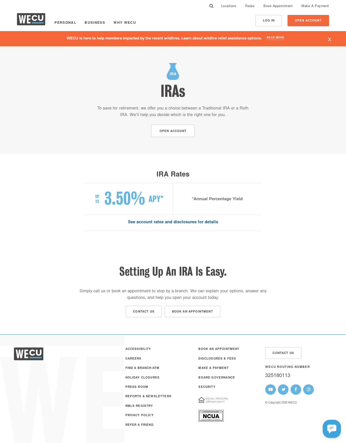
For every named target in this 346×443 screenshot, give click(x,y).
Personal (65, 23)
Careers (133, 359)
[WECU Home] (31, 20)
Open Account (308, 20)
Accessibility (138, 349)
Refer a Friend (139, 425)
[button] (332, 429)
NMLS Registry (139, 406)
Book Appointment (278, 6)
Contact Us (283, 353)
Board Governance (216, 377)
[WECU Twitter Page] (283, 389)
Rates (250, 6)
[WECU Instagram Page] (308, 389)
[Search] (211, 6)
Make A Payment (315, 6)
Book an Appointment (218, 349)
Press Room (136, 387)
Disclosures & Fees (217, 359)
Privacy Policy (139, 415)
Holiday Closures (142, 377)
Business (95, 23)
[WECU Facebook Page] (296, 389)
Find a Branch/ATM (142, 368)
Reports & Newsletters (148, 396)
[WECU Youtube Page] (270, 389)
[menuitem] (229, 6)
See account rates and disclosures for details (173, 222)
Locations (229, 6)
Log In (269, 20)
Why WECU (124, 23)
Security (206, 387)
